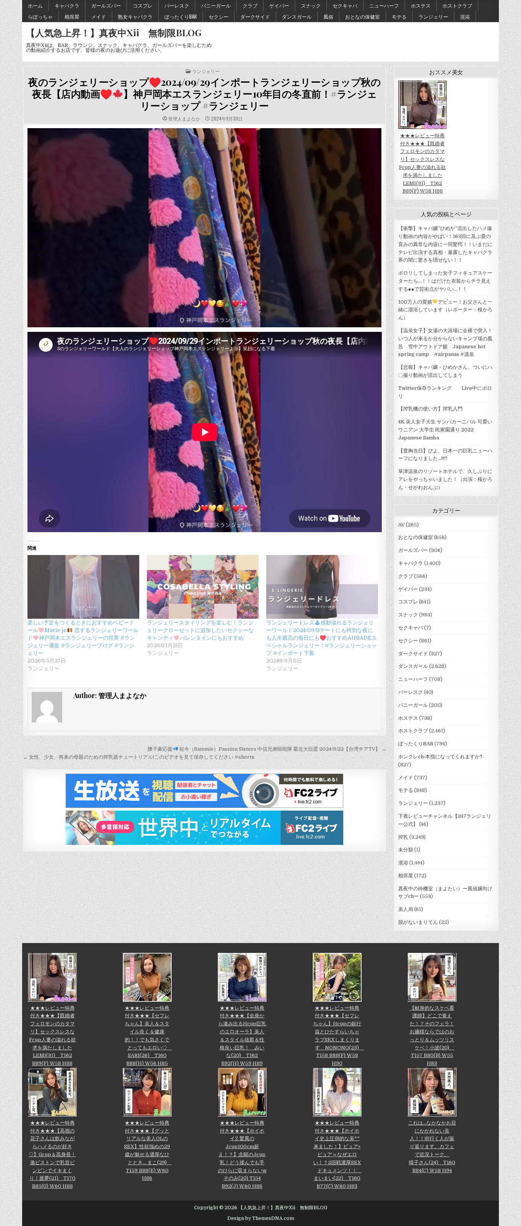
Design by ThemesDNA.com (260, 1218)
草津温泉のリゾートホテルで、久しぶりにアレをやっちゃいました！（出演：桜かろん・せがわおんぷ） (445, 479)
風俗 (328, 16)
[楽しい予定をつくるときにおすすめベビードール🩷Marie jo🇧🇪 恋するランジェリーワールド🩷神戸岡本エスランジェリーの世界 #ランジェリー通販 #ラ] (83, 587)
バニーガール (216, 5)
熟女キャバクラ (135, 16)
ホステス (421, 5)
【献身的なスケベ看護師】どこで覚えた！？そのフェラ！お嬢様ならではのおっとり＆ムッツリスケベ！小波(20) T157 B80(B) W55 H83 (432, 1035)
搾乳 (403, 837)
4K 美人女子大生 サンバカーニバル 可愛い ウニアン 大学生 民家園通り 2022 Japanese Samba (445, 430)
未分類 (405, 850)
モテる (399, 16)
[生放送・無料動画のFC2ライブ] (204, 806)
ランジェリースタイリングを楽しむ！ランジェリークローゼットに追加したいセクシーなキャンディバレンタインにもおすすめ (200, 630)
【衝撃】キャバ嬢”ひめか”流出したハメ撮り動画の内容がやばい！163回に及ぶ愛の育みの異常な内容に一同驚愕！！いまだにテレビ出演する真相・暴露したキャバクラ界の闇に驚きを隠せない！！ (445, 244)
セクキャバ (345, 5)
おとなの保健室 (362, 16)
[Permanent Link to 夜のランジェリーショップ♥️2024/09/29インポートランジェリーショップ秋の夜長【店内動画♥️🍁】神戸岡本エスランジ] (204, 227)
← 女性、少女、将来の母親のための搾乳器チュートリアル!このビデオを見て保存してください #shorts (138, 757)
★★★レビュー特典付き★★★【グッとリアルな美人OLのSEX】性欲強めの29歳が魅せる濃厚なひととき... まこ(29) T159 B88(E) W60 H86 (148, 1150)
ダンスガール (297, 16)
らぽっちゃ (40, 16)
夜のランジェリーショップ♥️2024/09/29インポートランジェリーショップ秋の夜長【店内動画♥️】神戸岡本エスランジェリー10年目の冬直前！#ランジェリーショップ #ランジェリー (204, 93)
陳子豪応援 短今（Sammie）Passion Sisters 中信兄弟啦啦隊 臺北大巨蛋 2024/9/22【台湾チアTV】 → (267, 749)
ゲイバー (279, 5)
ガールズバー (106, 5)
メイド (98, 16)
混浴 (465, 16)
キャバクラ (67, 5)
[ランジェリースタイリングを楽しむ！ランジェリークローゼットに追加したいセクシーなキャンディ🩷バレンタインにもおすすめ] (203, 587)
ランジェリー (433, 16)
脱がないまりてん (418, 922)
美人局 (405, 909)
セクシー (218, 16)
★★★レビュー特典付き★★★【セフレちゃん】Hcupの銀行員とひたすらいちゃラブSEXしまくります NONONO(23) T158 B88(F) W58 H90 (338, 1035)
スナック (311, 5)
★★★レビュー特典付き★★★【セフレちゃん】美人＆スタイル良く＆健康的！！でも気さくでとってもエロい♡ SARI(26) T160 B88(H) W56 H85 (148, 1035)
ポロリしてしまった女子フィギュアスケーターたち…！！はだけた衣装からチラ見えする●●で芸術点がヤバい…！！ (445, 281)
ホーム (35, 5)
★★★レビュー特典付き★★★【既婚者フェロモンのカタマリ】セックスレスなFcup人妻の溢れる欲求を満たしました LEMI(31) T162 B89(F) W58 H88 (422, 163)
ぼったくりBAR (180, 16)
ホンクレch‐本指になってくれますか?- (441, 756)
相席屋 (71, 16)
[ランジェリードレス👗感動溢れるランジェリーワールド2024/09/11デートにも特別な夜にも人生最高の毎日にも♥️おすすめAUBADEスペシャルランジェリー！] (322, 587)
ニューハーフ (384, 5)
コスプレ (143, 5)
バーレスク (176, 5)
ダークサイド (255, 16)
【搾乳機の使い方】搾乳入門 (430, 409)
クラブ (250, 5)
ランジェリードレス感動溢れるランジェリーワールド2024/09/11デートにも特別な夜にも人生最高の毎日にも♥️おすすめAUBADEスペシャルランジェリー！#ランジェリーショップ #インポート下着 (321, 637)
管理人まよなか (184, 118)
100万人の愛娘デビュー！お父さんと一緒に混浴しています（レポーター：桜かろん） (445, 310)
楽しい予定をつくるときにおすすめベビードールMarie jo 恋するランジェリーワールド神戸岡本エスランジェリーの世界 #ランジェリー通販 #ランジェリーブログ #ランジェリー (82, 637)
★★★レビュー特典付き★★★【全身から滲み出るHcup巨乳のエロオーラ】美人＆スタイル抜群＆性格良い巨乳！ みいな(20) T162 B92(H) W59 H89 (242, 1035)
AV (401, 525)
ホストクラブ (457, 5)
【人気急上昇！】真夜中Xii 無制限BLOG (113, 32)
